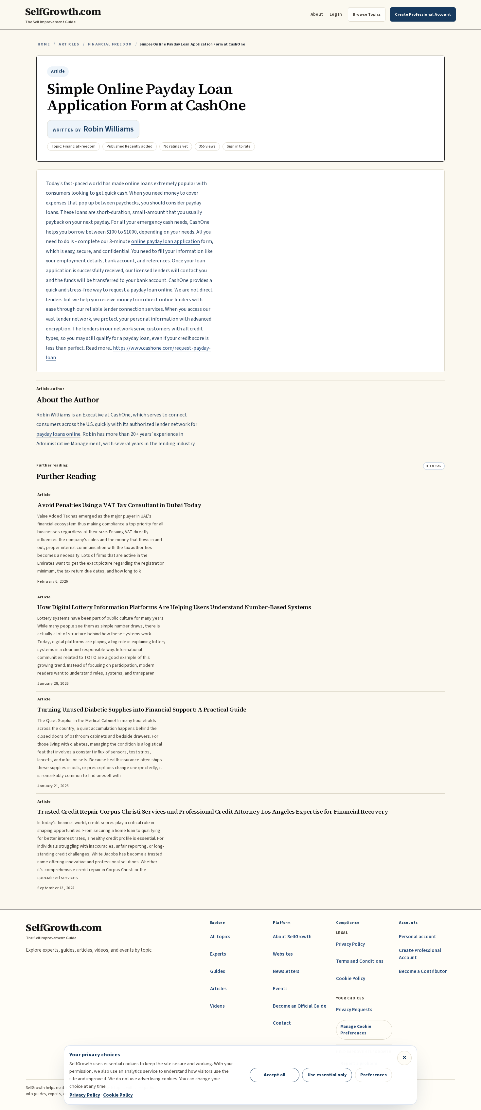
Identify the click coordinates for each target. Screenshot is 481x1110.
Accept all (274, 1074)
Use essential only (327, 1074)
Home (44, 44)
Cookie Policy (350, 978)
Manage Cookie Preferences (355, 1029)
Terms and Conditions (359, 961)
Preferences (373, 1074)
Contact (282, 1023)
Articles (69, 44)
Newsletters (286, 971)
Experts (218, 954)
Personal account (417, 936)
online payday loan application (165, 241)
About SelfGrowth (292, 936)
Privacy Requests (354, 1009)
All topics (220, 936)
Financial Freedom (110, 44)
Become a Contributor (423, 971)
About (317, 14)
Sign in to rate (239, 146)
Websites (283, 954)
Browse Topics (367, 14)
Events (280, 988)
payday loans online (58, 434)
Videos (217, 1006)
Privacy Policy (350, 944)
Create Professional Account (420, 954)
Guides (217, 971)
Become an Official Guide (299, 1006)
